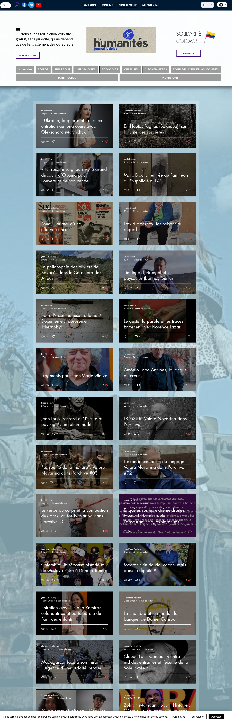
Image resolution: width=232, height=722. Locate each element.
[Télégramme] (31, 5)
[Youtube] (38, 5)
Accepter (216, 716)
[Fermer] (228, 716)
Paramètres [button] (178, 716)
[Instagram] (17, 5)
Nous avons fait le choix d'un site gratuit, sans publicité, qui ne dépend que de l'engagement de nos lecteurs (45, 39)
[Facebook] (24, 5)
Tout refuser (197, 716)
